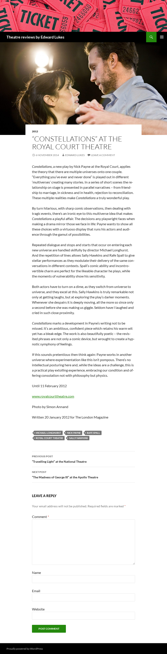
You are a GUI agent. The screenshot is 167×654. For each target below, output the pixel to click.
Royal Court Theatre (49, 438)
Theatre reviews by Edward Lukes (35, 37)
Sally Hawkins (78, 438)
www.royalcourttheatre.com (53, 396)
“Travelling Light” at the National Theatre (59, 459)
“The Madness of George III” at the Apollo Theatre (65, 474)
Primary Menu (162, 37)
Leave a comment (103, 155)
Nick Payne (74, 432)
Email (36, 591)
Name (36, 572)
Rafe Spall (93, 432)
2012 (35, 131)
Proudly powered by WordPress (25, 648)
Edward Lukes (75, 155)
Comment (40, 516)
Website (38, 609)
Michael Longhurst (48, 432)
